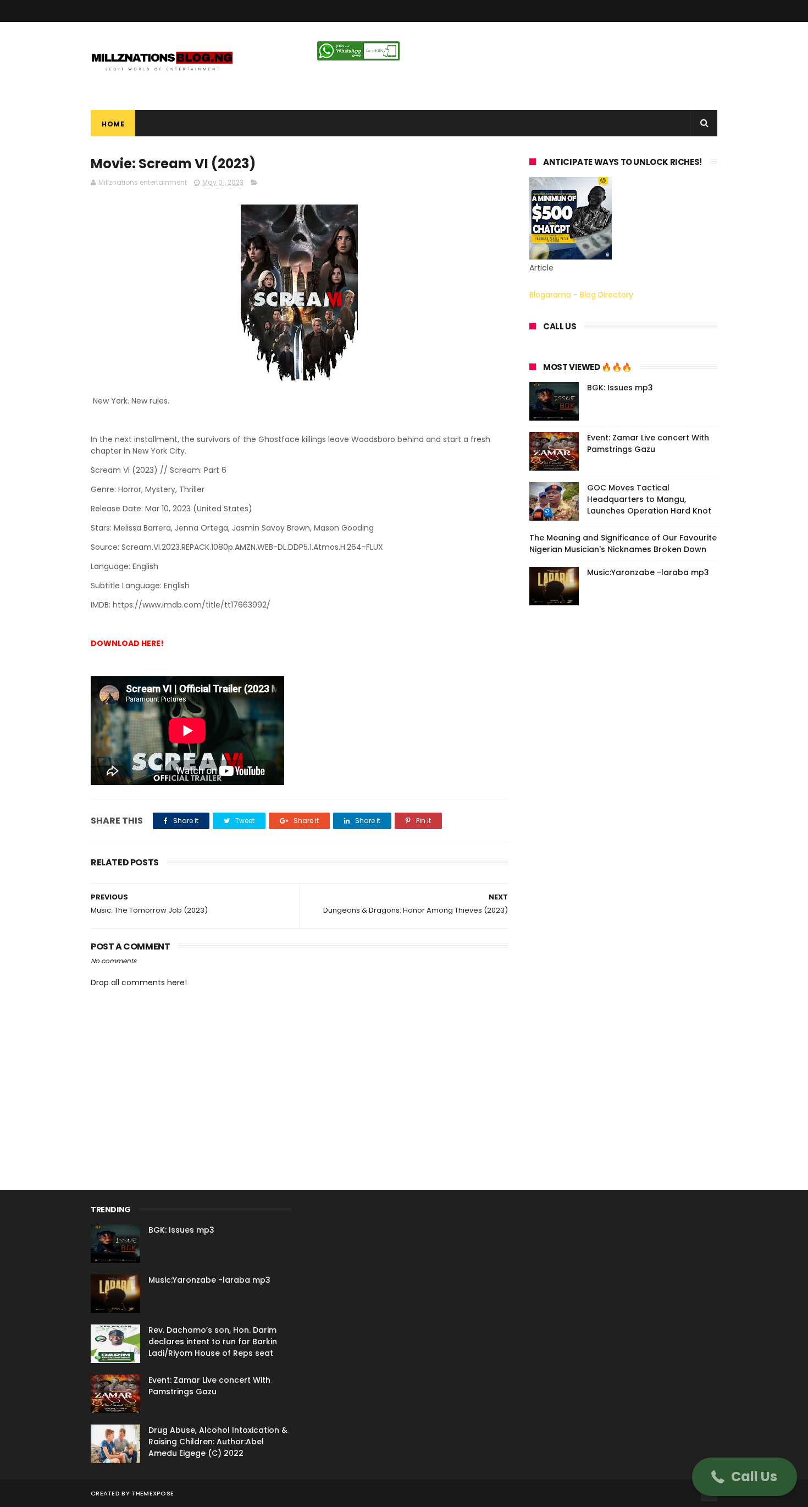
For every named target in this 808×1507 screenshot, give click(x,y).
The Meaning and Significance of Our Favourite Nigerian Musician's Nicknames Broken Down (623, 543)
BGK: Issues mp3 (620, 387)
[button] (744, 1477)
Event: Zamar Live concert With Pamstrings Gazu (648, 443)
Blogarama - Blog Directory (581, 294)
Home (113, 124)
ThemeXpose (152, 1493)
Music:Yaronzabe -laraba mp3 (648, 572)
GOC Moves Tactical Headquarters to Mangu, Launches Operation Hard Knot (649, 499)
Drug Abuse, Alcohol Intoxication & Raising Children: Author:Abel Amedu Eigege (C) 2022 (217, 1442)
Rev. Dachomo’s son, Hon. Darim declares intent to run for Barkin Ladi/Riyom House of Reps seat (212, 1341)
